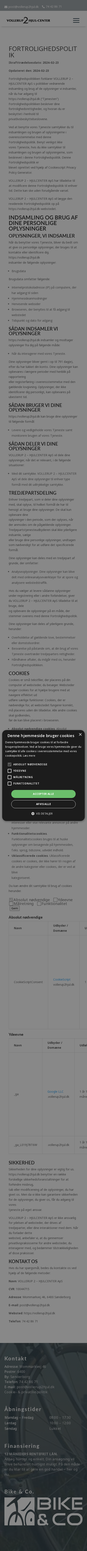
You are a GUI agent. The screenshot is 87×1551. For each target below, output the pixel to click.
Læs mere (29, 755)
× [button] (80, 734)
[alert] (43, 775)
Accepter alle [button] (43, 794)
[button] (43, 813)
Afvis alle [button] (43, 804)
